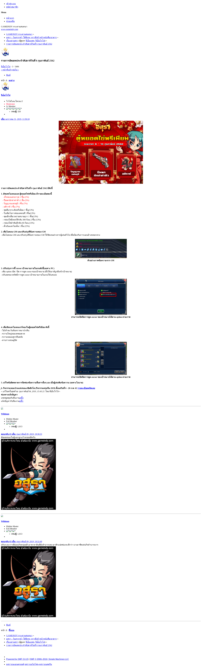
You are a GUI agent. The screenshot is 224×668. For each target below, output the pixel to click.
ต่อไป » (15, 70)
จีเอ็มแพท (30, 41)
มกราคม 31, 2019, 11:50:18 (15, 119)
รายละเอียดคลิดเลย (86, 388)
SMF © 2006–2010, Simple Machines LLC (49, 659)
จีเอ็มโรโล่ (40, 41)
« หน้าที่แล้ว (6, 70)
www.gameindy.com (9, 29)
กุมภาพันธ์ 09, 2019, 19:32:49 (21, 541)
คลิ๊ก (22, 398)
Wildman (5, 414)
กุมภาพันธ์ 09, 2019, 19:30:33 (21, 434)
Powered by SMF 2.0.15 (17, 659)
